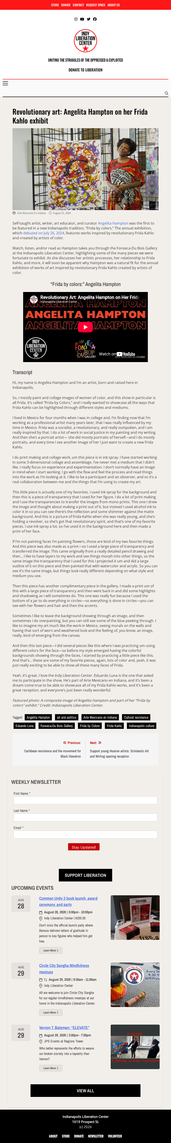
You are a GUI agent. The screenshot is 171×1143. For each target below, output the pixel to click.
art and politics (66, 717)
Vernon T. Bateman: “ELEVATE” (64, 1027)
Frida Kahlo (114, 725)
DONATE (66, 4)
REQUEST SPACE (95, 4)
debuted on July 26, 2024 (43, 233)
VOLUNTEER (115, 1136)
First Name (21, 793)
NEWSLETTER (96, 1136)
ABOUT (53, 1136)
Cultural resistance (136, 717)
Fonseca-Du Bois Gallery (57, 725)
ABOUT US (114, 4)
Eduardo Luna (24, 725)
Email (17, 827)
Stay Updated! (84, 847)
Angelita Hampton (113, 223)
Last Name (21, 810)
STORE (55, 4)
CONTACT (78, 4)
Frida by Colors (90, 725)
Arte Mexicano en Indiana (31, 213)
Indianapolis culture (141, 725)
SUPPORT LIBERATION (85, 875)
